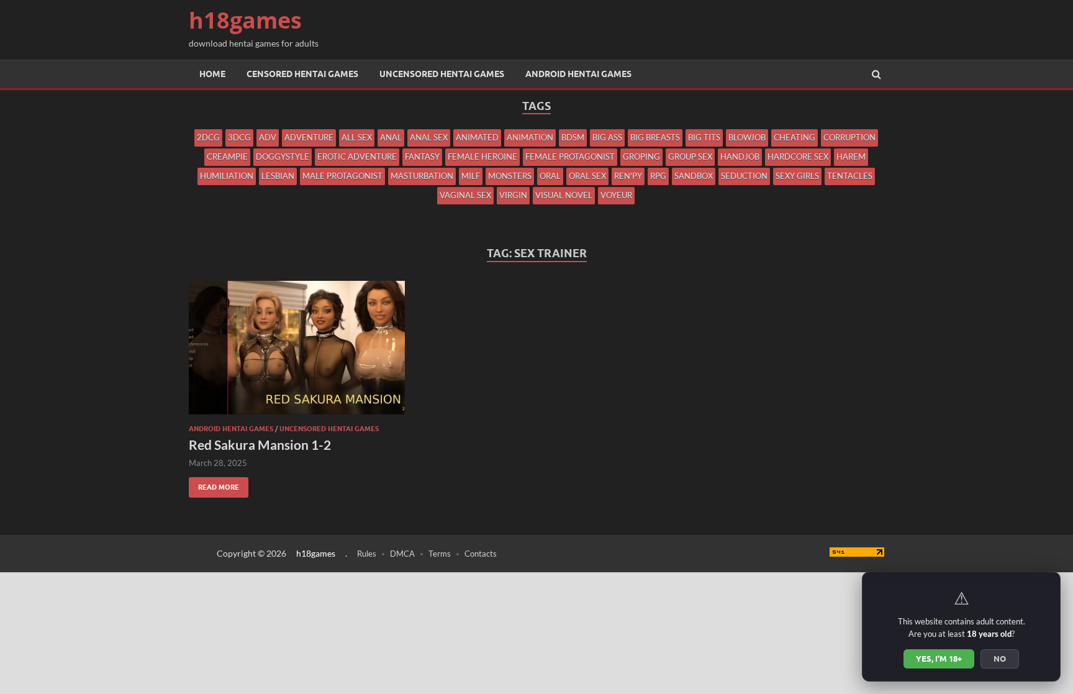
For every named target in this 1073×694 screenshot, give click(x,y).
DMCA (402, 554)
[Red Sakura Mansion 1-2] (297, 352)
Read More (214, 484)
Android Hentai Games (578, 74)
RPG (658, 176)
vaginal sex (465, 195)
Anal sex (429, 137)
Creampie (227, 157)
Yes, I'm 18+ (939, 659)
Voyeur (616, 195)
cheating (794, 137)
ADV (267, 137)
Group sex (690, 157)
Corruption (849, 137)
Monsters (510, 176)
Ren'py (628, 176)
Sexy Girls (797, 176)
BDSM (572, 137)
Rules (366, 554)
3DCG (239, 137)
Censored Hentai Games (302, 74)
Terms (439, 554)
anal (391, 137)
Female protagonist (570, 157)
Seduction (744, 176)
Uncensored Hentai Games (441, 74)
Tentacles (849, 176)
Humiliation (226, 176)
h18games (245, 20)
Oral (550, 176)
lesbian (277, 176)
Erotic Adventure (357, 157)
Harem (851, 157)
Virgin (513, 195)
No (1000, 659)
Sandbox (693, 176)
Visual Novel (563, 195)
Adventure (308, 137)
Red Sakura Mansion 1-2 (260, 444)
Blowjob (747, 137)
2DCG (208, 137)
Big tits (704, 137)
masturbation (422, 176)
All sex (357, 137)
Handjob (739, 157)
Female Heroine (482, 157)
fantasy (422, 157)
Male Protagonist (342, 176)
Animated (477, 137)
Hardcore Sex (797, 157)
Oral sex (587, 176)
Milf (470, 176)
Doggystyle (282, 157)
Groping (641, 157)
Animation (530, 137)
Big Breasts (655, 137)
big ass (607, 137)
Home (212, 74)
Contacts (480, 554)
